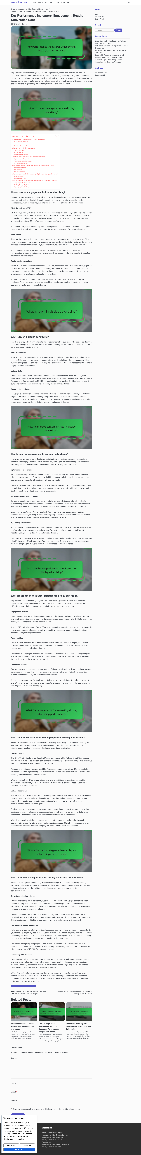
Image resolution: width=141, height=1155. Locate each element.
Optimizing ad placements (21, 159)
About (33, 2)
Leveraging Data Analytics (22, 187)
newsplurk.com (19, 2)
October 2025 (100, 75)
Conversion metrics (19, 171)
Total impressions (19, 150)
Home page (65, 2)
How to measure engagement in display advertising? (29, 139)
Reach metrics (18, 169)
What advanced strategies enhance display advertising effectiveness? (34, 180)
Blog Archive (42, 2)
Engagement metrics (20, 167)
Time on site (17, 144)
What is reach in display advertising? (24, 148)
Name (14, 1083)
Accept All (19, 1149)
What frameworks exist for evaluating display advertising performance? (35, 174)
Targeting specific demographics (23, 161)
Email (14, 1092)
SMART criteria (18, 176)
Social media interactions (21, 146)
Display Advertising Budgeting (52, 1133)
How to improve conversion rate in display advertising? (29, 156)
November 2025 (101, 73)
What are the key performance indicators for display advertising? (33, 165)
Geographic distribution (21, 154)
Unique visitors (18, 152)
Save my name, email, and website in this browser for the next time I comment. (46, 1109)
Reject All (27, 1145)
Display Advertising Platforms (52, 1137)
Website (14, 1100)
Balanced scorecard (20, 178)
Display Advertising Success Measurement (24, 986)
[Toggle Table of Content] (56, 136)
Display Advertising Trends (51, 1147)
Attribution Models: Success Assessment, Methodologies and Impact (23, 1026)
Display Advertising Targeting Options (55, 1144)
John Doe (24, 24)
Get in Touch (54, 2)
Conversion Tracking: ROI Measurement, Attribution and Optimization (78, 1026)
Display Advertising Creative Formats (55, 1135)
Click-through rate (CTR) (21, 141)
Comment (15, 1058)
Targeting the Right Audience (22, 182)
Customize (11, 1145)
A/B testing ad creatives (21, 163)
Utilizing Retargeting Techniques (23, 185)
